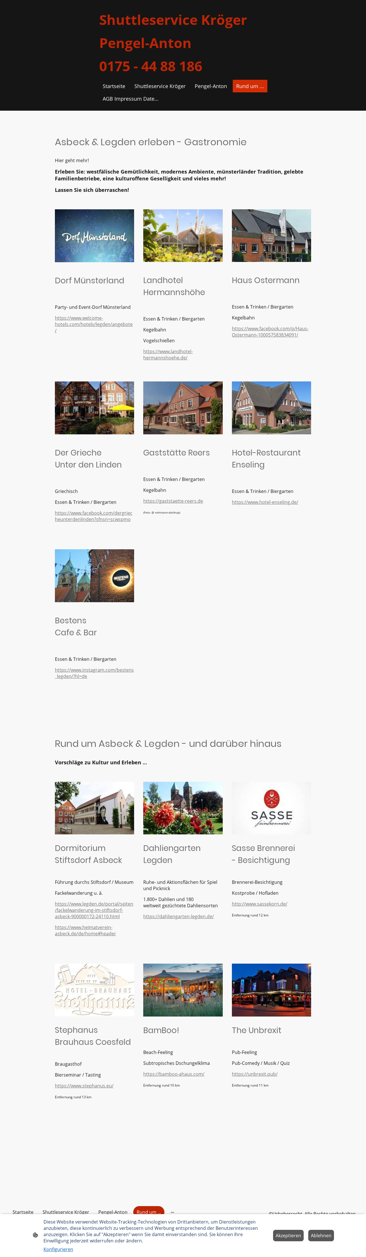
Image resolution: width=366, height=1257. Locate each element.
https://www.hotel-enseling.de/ (265, 502)
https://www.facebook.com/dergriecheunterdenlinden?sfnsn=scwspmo (93, 516)
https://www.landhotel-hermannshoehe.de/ (168, 354)
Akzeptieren (288, 1235)
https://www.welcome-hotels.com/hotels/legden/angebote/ (94, 324)
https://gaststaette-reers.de (173, 501)
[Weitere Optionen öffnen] (172, 1212)
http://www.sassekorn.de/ (259, 904)
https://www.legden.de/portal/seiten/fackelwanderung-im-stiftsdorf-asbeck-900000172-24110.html (94, 910)
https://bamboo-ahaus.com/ (173, 1074)
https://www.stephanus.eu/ (84, 1086)
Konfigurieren (58, 1249)
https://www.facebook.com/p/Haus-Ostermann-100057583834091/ (270, 331)
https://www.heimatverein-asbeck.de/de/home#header (85, 930)
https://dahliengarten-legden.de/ (178, 916)
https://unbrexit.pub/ (255, 1074)
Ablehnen (321, 1235)
